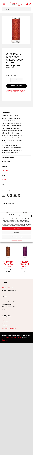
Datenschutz (14, 240)
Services (4, 326)
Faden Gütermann (15, 90)
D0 (14, 91)
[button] (30, 216)
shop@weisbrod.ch (7, 288)
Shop (3, 323)
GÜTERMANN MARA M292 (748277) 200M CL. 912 (25, 264)
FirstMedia (5, 340)
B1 (11, 91)
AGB (19, 337)
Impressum (20, 240)
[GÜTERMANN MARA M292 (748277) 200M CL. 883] (24, 212)
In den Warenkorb (16, 85)
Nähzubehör (22, 90)
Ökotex (4, 179)
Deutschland (5, 170)
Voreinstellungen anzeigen (16, 236)
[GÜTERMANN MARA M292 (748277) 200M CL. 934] (8, 246)
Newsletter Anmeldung (9, 328)
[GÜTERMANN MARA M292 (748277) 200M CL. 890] (8, 212)
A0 (9, 91)
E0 (15, 91)
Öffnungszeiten (6, 321)
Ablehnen (16, 232)
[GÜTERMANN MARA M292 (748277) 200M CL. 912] (24, 246)
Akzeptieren (16, 228)
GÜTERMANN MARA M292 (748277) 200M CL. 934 (8, 264)
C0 (12, 91)
